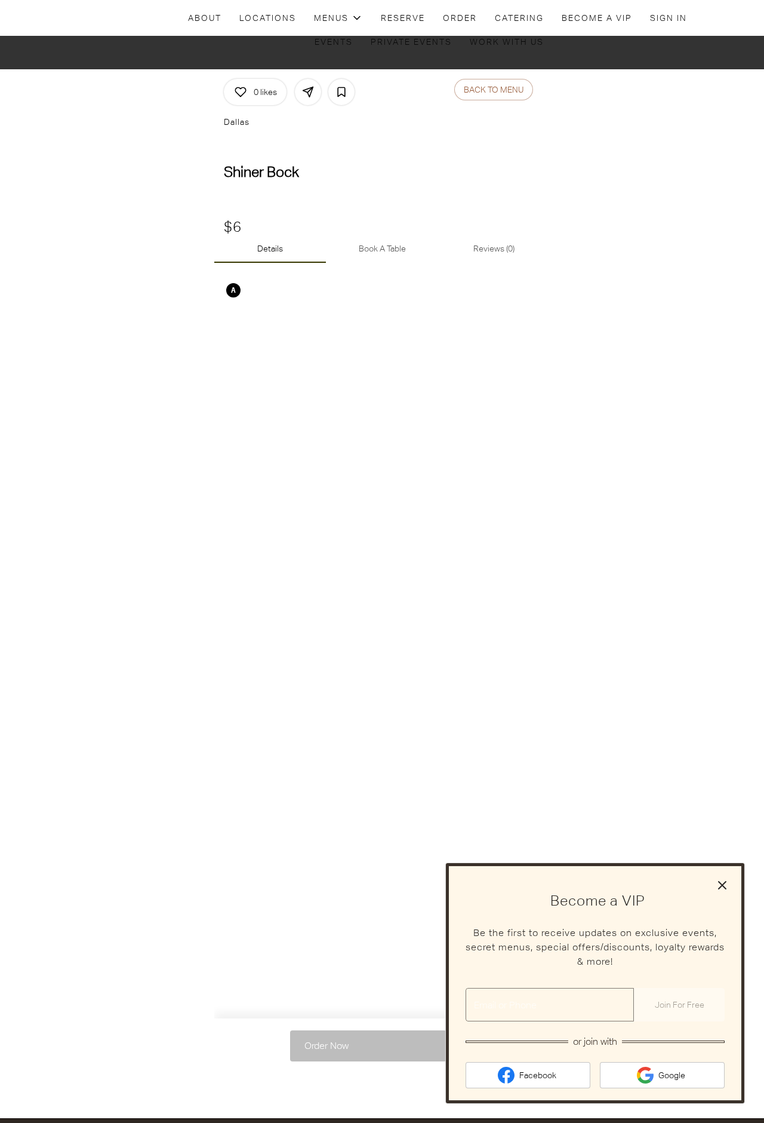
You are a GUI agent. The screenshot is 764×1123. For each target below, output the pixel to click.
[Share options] (308, 92)
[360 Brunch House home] (63, 18)
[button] (338, 18)
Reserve (403, 18)
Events (334, 42)
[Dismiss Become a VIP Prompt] (722, 885)
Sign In (668, 18)
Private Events (411, 42)
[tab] (270, 248)
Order (460, 18)
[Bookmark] (341, 92)
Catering (519, 18)
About (204, 18)
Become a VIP (597, 18)
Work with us (507, 42)
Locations (267, 18)
